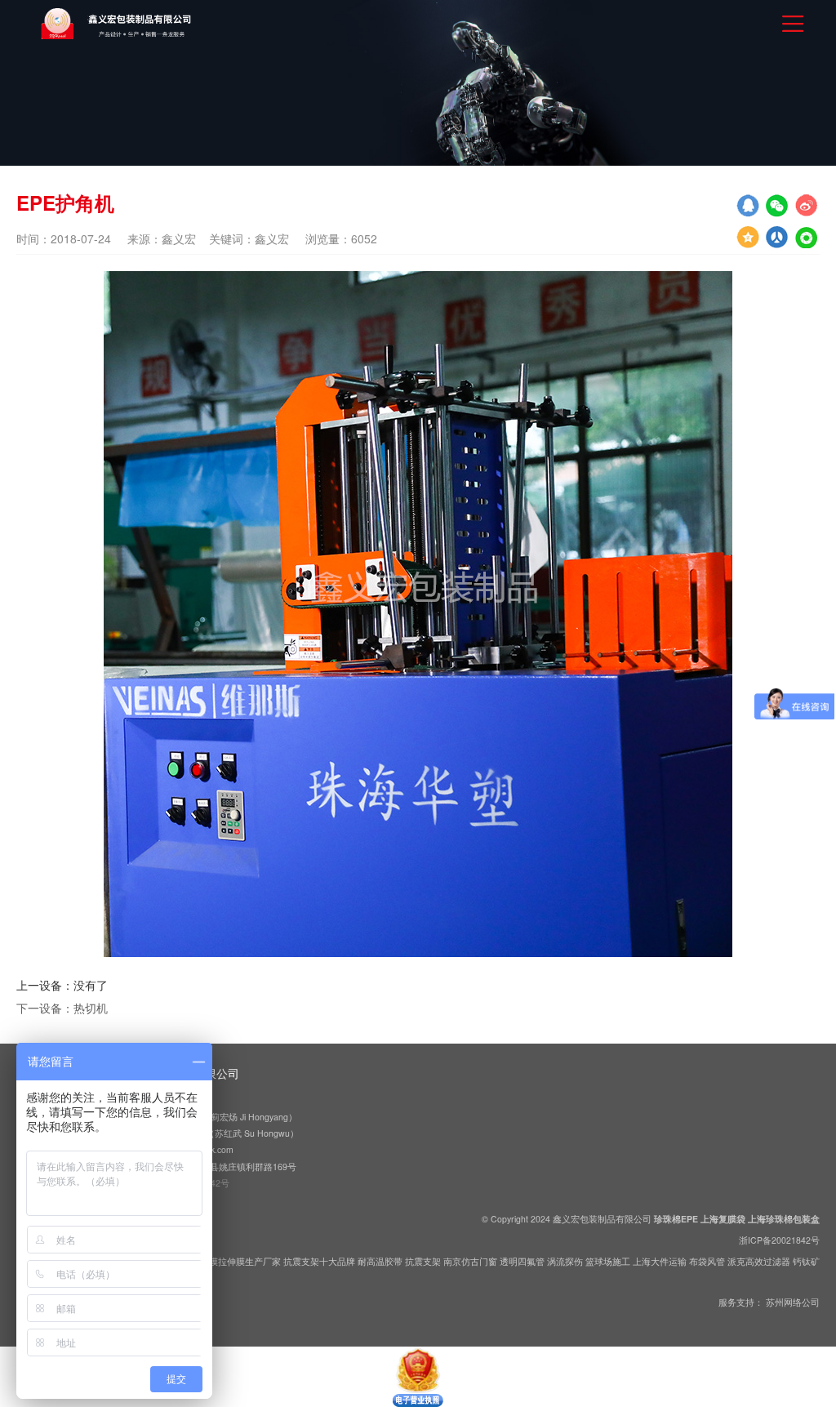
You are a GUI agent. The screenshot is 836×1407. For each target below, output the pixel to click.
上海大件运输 (660, 1261)
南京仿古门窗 (470, 1261)
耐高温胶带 (380, 1261)
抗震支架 (423, 1261)
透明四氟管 (522, 1261)
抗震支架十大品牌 (319, 1261)
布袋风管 (707, 1261)
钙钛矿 (806, 1261)
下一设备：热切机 (62, 1008)
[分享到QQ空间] (747, 236)
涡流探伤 (565, 1261)
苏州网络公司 (793, 1302)
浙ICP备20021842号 (779, 1240)
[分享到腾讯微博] (777, 236)
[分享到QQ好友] (747, 205)
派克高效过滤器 (758, 1261)
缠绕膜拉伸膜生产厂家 (236, 1261)
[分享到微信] (777, 205)
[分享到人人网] (806, 236)
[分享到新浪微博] (806, 205)
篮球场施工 (607, 1261)
